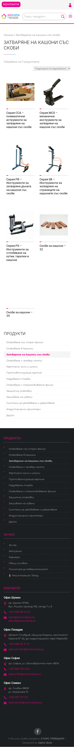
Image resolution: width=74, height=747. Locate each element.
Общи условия (18, 563)
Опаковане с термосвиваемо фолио (29, 384)
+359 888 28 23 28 (19, 611)
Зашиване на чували (19, 397)
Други (10, 415)
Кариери (14, 557)
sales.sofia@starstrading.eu (24, 674)
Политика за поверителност (28, 569)
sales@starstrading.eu (21, 617)
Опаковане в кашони (19, 348)
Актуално (15, 551)
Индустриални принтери (23, 409)
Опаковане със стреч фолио (24, 342)
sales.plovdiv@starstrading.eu (26, 649)
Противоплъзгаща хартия (24, 372)
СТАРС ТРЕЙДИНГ (52, 738)
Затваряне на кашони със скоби (28, 354)
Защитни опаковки (19, 390)
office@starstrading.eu (22, 620)
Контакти (11, 4)
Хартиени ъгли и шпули (22, 366)
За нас (13, 545)
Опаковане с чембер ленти (24, 360)
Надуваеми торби (18, 378)
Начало (8, 35)
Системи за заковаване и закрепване (30, 403)
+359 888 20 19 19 (18, 643)
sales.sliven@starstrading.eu (25, 702)
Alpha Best (45, 742)
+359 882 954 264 (19, 668)
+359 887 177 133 (18, 697)
